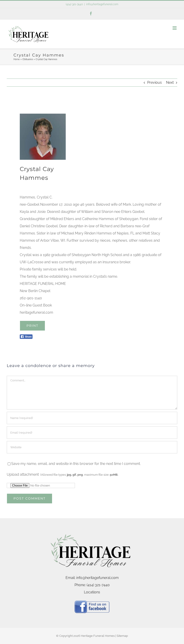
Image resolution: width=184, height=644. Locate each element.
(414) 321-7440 (74, 4)
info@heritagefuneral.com (102, 4)
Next (170, 82)
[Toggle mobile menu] (175, 28)
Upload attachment (62, 474)
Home (16, 59)
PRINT (32, 326)
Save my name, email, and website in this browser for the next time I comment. (76, 464)
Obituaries (27, 59)
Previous (154, 82)
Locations (92, 592)
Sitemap (122, 635)
